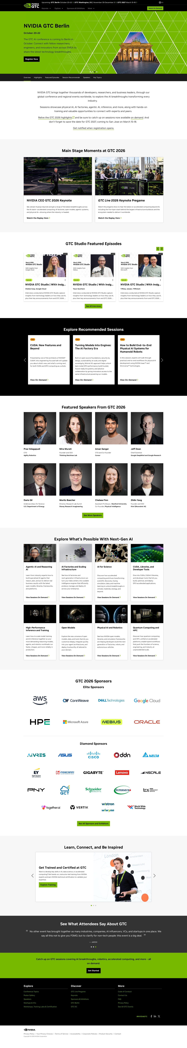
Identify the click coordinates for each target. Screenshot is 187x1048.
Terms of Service (61, 1033)
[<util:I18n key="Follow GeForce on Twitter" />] (159, 1015)
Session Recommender (71, 77)
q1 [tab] (91, 946)
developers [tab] (93, 905)
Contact (117, 1033)
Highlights (38, 77)
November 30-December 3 (95, 2)
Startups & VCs (30, 1002)
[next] (161, 249)
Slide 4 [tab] (96, 71)
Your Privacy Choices (44, 1033)
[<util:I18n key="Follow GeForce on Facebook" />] (151, 1015)
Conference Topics (31, 991)
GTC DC (74, 1006)
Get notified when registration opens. (93, 128)
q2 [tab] (93, 946)
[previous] (158, 249)
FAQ (119, 998)
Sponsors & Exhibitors (76, 8)
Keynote (74, 995)
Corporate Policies (89, 1033)
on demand (137, 117)
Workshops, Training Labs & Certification (40, 1006)
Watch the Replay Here (38, 218)
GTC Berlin (75, 1002)
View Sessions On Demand (37, 597)
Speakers (86, 77)
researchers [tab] (91, 905)
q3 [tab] (95, 946)
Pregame (78, 991)
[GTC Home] (31, 5)
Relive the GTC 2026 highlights (55, 117)
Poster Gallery (29, 995)
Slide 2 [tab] (92, 71)
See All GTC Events (125, 1006)
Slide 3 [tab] (94, 71)
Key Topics (97, 77)
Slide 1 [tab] (90, 71)
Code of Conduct (125, 991)
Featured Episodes (52, 77)
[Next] (161, 360)
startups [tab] (95, 905)
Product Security (105, 1033)
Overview (27, 77)
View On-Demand (38, 380)
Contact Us (122, 995)
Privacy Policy (123, 1002)
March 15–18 (127, 2)
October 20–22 (61, 2)
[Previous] (25, 360)
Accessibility (75, 1033)
